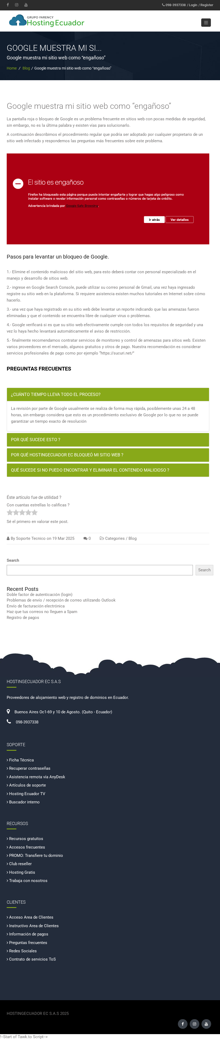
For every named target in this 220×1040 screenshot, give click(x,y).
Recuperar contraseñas (29, 768)
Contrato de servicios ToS (32, 959)
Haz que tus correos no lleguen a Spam (42, 611)
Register (206, 5)
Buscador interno (24, 802)
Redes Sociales (23, 951)
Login (193, 5)
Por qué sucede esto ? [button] (35, 439)
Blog (26, 68)
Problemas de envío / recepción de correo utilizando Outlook (61, 600)
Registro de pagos (23, 617)
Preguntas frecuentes (28, 942)
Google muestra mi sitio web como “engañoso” (89, 106)
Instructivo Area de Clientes (34, 925)
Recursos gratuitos (26, 838)
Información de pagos (28, 934)
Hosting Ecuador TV (27, 793)
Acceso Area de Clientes (31, 917)
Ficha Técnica (21, 760)
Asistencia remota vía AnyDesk (37, 777)
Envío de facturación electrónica (36, 606)
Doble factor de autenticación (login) (39, 594)
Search (13, 560)
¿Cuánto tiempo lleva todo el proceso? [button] (56, 394)
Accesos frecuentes (27, 847)
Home (12, 68)
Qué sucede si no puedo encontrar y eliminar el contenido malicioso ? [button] (90, 470)
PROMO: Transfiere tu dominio (36, 855)
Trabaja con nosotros (28, 880)
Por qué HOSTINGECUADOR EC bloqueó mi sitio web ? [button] (67, 454)
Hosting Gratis (22, 872)
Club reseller (20, 863)
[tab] (108, 394)
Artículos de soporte (27, 785)
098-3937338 (176, 5)
